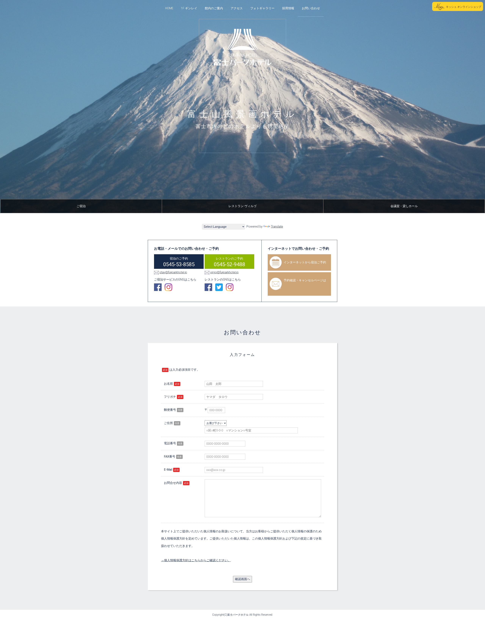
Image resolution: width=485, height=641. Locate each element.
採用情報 (288, 8)
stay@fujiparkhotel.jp (173, 272)
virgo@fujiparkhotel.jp (224, 272)
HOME (169, 8)
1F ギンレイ (189, 8)
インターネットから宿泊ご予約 (305, 262)
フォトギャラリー (262, 8)
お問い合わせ (311, 8)
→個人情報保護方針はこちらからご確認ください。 (196, 560)
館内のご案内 (214, 8)
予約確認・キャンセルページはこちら (299, 283)
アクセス (237, 8)
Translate (277, 226)
